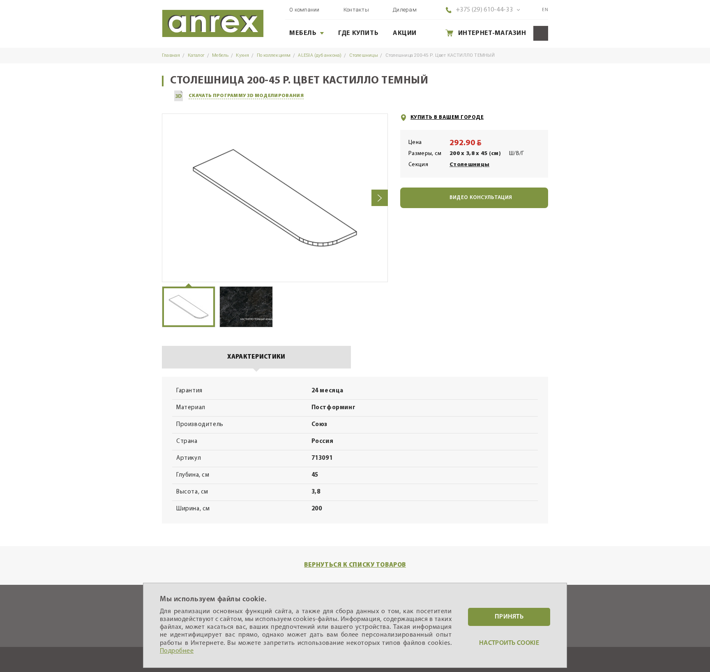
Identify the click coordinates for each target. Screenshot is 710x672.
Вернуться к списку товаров (355, 565)
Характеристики (256, 357)
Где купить (358, 33)
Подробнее (177, 651)
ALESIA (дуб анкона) (319, 55)
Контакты (356, 10)
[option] (275, 198)
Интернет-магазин (492, 33)
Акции (405, 33)
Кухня (242, 55)
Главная (171, 55)
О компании (304, 10)
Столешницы (363, 55)
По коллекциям (274, 55)
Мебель (303, 33)
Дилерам (405, 10)
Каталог (196, 55)
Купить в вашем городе (447, 117)
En (545, 9)
